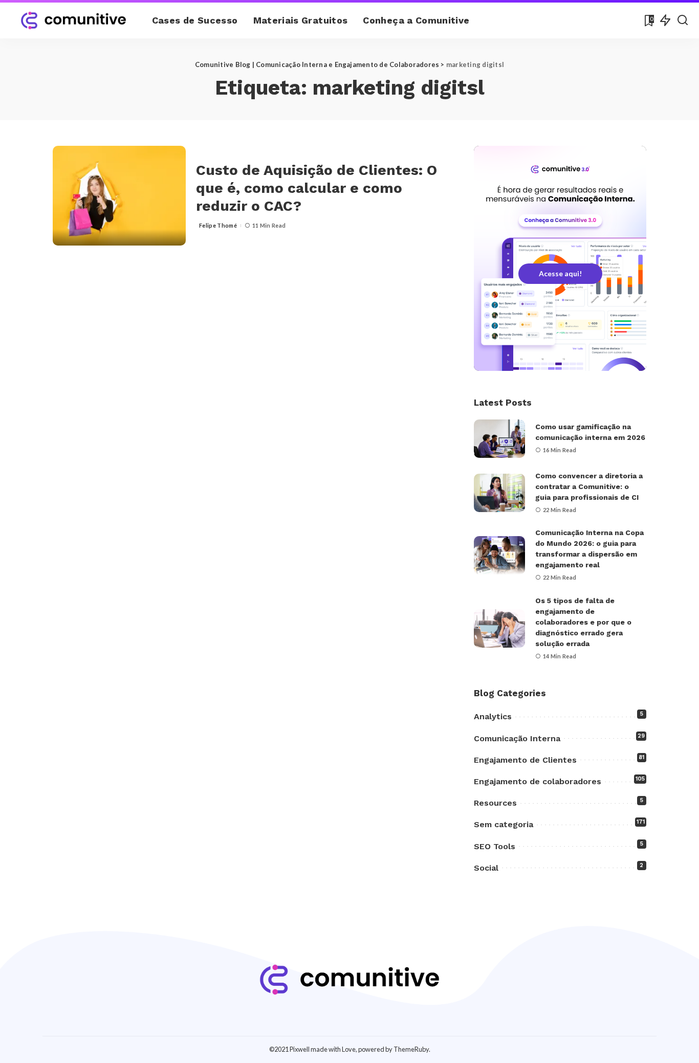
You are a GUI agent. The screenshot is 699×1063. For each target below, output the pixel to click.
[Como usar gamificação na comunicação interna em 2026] (499, 438)
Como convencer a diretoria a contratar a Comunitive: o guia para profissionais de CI (589, 486)
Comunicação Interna (517, 738)
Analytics (493, 716)
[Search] (682, 20)
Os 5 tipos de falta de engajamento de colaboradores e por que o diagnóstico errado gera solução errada (583, 622)
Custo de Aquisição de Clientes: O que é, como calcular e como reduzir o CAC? (316, 188)
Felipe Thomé (218, 225)
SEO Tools (494, 846)
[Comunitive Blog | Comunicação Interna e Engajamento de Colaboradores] (73, 20)
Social (486, 868)
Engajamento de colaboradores (537, 781)
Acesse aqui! (560, 273)
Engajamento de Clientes (525, 760)
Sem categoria (503, 824)
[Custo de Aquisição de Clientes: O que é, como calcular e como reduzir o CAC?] (119, 196)
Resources (495, 803)
